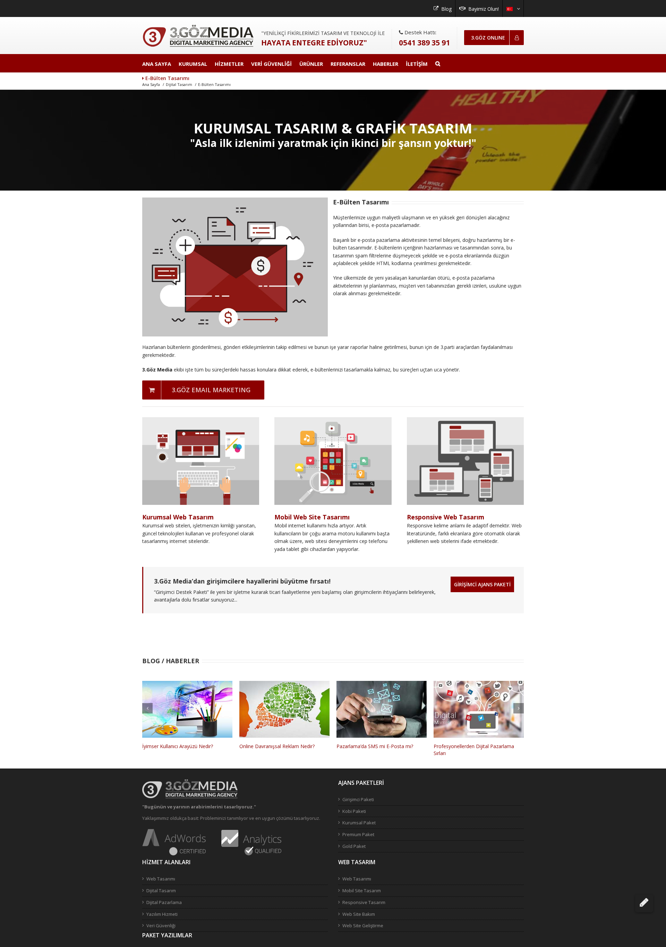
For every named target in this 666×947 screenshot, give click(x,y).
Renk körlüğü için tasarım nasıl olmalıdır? (479, 746)
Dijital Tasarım (179, 84)
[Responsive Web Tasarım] (465, 421)
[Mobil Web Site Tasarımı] (332, 421)
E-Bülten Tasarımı (214, 84)
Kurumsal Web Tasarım (178, 517)
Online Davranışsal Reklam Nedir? (179, 746)
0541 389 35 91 (424, 42)
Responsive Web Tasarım (445, 517)
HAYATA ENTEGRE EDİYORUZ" (314, 42)
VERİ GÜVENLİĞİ (271, 63)
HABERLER (385, 63)
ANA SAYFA (156, 63)
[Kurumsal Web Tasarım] (200, 421)
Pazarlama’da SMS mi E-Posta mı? (277, 746)
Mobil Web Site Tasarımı (312, 517)
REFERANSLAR (348, 63)
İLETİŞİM (417, 63)
